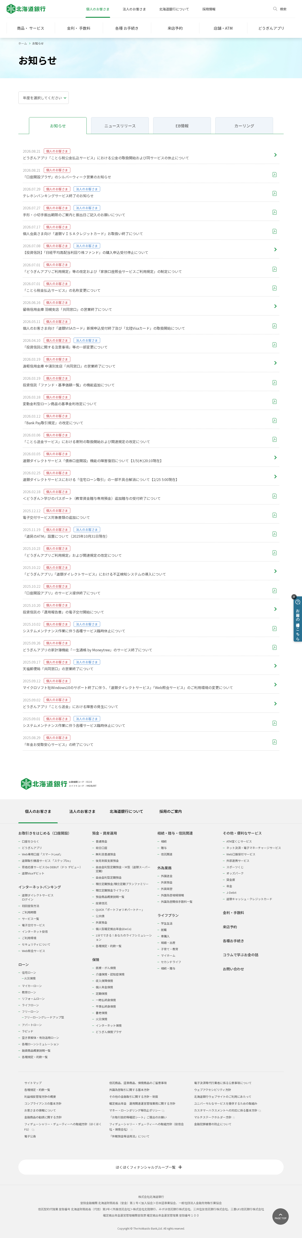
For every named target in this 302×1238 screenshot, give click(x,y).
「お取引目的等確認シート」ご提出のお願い (138, 1117)
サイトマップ (33, 1083)
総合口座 (101, 848)
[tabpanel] (151, 942)
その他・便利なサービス (242, 833)
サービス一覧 (30, 919)
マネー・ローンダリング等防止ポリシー (135, 1110)
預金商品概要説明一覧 (110, 897)
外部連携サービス (237, 860)
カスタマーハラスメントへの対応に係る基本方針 (226, 1110)
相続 (164, 841)
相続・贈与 (168, 968)
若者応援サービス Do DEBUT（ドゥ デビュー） (52, 867)
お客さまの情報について (40, 1110)
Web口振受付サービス (240, 854)
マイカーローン (32, 986)
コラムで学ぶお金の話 (240, 954)
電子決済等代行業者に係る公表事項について (223, 1083)
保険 (95, 959)
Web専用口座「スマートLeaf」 (42, 854)
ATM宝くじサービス (239, 841)
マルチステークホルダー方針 (213, 1117)
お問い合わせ (233, 969)
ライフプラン (168, 915)
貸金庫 (230, 880)
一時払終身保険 (106, 1000)
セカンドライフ (171, 962)
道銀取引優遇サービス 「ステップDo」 (47, 860)
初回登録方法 (30, 906)
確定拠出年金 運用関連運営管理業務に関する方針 (142, 1103)
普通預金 (101, 841)
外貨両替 (166, 889)
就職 (164, 930)
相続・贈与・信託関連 (175, 833)
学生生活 (166, 923)
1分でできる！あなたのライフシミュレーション (124, 937)
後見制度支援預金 (107, 860)
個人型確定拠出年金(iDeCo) (113, 929)
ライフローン (30, 1005)
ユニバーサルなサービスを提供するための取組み (225, 1103)
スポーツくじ (235, 867)
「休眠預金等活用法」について (129, 1136)
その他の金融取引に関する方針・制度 (133, 1096)
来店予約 (230, 927)
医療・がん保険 (106, 968)
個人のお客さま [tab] (38, 811)
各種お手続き (233, 940)
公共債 (100, 916)
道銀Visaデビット (33, 873)
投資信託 (101, 903)
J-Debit (231, 892)
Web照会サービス (33, 951)
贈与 (164, 848)
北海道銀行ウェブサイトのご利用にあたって (222, 1096)
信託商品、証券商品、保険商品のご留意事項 (138, 1083)
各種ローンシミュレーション (40, 1044)
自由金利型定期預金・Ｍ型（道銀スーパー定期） (123, 869)
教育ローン (29, 992)
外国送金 (166, 876)
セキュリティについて (36, 944)
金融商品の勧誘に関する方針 (43, 1117)
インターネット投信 (35, 931)
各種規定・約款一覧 (35, 1057)
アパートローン (32, 1025)
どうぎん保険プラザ (109, 1032)
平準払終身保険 (106, 1006)
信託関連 (166, 854)
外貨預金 (101, 922)
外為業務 (164, 868)
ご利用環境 (29, 938)
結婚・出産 (168, 942)
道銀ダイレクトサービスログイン (38, 897)
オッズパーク (235, 873)
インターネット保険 (109, 1025)
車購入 (165, 936)
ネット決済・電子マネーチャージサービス (253, 848)
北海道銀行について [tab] (126, 811)
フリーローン (30, 1011)
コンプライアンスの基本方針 (42, 1103)
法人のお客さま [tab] (82, 811)
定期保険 (101, 993)
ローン (23, 964)
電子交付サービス (33, 925)
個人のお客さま (97, 9)
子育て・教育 (169, 949)
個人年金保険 (104, 987)
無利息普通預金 (106, 854)
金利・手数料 (233, 912)
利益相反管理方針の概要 (40, 1096)
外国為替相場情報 (172, 895)
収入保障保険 (104, 981)
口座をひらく (30, 841)
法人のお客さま (134, 9)
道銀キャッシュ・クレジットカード (249, 899)
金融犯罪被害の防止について (212, 1124)
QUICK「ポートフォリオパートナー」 (120, 909)
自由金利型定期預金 (109, 877)
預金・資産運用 (104, 833)
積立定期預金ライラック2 (112, 890)
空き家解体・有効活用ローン (40, 1038)
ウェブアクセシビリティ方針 (212, 1090)
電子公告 (30, 1136)
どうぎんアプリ (32, 848)
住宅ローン (29, 972)
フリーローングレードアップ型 (44, 1017)
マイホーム (168, 955)
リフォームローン (33, 999)
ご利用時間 (29, 912)
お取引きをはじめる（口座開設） (44, 833)
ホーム (22, 43)
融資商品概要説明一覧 (36, 1050)
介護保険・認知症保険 (110, 974)
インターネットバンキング (39, 887)
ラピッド (27, 1031)
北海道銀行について (174, 9)
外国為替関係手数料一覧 (177, 901)
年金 (229, 886)
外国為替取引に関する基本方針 (129, 1090)
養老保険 (101, 1013)
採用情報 (209, 9)
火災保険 (30, 978)
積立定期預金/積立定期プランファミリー (122, 884)
